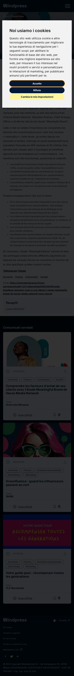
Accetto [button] (37, 83)
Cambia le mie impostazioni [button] (37, 96)
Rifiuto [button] (37, 90)
